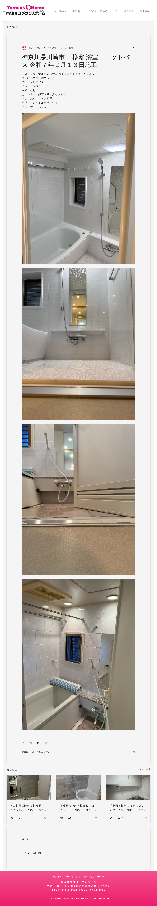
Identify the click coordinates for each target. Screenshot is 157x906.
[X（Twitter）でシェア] (30, 742)
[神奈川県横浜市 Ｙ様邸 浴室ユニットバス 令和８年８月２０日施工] (29, 787)
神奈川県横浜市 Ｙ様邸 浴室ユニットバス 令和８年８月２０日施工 (28, 808)
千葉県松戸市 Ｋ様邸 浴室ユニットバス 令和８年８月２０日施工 (78, 808)
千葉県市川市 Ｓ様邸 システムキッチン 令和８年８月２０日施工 (128, 808)
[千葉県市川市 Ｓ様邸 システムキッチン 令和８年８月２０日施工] (128, 787)
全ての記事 (12, 27)
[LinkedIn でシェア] (38, 742)
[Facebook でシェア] (23, 742)
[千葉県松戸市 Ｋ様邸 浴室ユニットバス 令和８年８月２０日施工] (78, 787)
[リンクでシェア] (45, 742)
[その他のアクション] (133, 48)
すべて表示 (145, 769)
